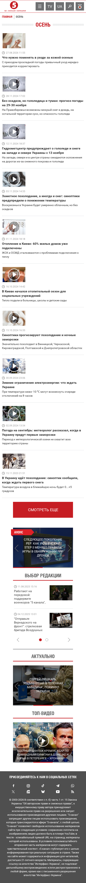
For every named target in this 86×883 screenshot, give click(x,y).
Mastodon (28, 792)
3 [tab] (63, 705)
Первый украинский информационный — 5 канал (14, 6)
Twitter (13, 792)
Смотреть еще (43, 509)
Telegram (58, 786)
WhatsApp (73, 786)
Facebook (13, 786)
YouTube (58, 792)
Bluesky (43, 792)
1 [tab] (28, 567)
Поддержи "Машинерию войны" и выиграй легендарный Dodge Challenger (38, 596)
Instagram (28, 786)
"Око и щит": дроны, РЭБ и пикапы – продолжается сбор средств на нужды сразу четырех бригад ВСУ (37, 628)
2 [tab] (58, 567)
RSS (73, 792)
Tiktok (43, 786)
